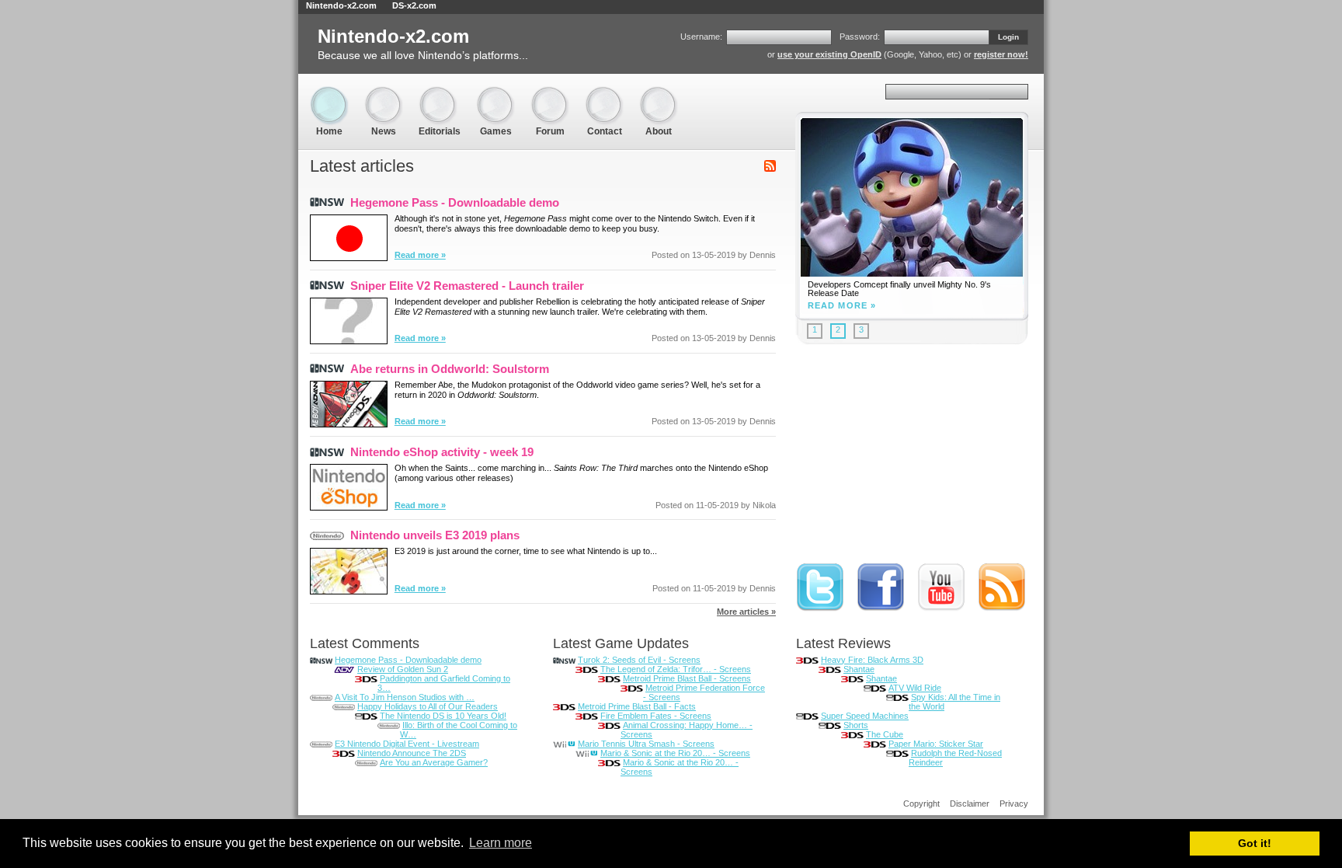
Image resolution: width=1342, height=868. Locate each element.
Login (1008, 37)
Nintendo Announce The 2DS (411, 753)
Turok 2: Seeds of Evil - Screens (639, 659)
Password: (860, 36)
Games (495, 93)
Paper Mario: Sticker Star (935, 743)
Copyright (921, 803)
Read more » (420, 255)
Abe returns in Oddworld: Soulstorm (449, 368)
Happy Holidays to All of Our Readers (427, 706)
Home (329, 93)
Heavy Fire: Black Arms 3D (872, 659)
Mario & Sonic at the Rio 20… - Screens (675, 753)
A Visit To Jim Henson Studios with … (405, 697)
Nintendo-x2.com (341, 5)
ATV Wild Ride (914, 687)
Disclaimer (969, 803)
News (383, 93)
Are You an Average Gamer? (434, 762)
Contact (604, 93)
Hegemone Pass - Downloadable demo (454, 202)
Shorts (855, 725)
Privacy (1014, 803)
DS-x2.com (414, 5)
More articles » (746, 611)
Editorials (439, 93)
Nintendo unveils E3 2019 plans (435, 535)
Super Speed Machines (865, 715)
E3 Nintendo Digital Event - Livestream (407, 743)
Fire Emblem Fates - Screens (655, 715)
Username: (701, 36)
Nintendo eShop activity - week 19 (442, 451)
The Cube (884, 734)
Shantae (858, 669)
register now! (1001, 54)
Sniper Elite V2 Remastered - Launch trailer (467, 285)
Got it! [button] (1254, 843)
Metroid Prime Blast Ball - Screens (687, 678)
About (658, 93)
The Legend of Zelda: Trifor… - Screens (675, 669)
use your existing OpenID (829, 54)
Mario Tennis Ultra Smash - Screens (646, 743)
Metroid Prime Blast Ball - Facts (637, 706)
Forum (550, 93)
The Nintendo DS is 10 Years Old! (443, 715)
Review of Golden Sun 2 (402, 669)
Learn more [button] (500, 842)
